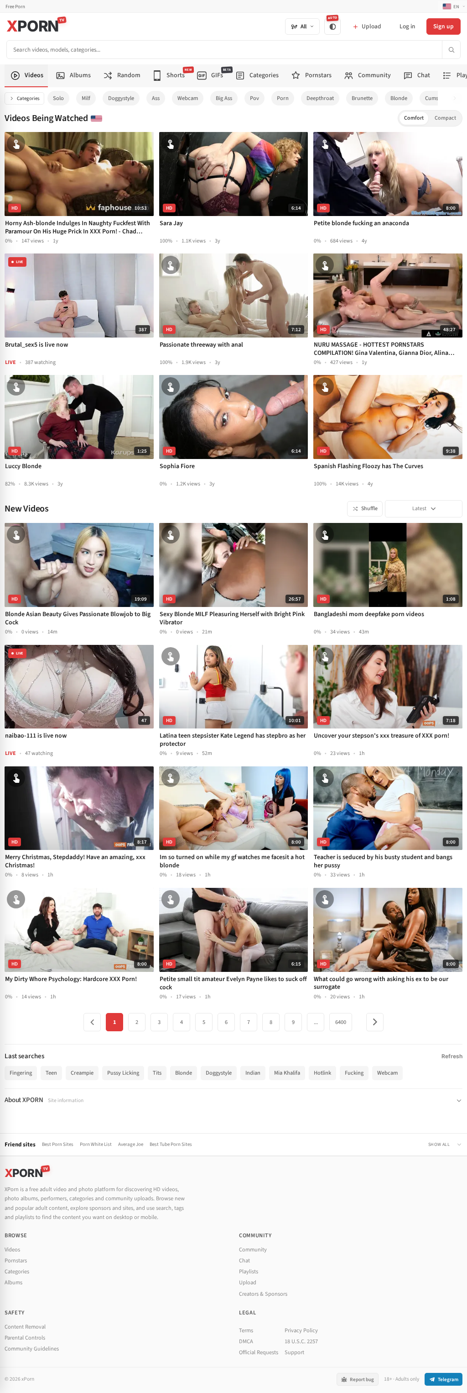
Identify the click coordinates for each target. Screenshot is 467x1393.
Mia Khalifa (287, 1073)
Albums (13, 1282)
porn (283, 98)
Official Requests (258, 1352)
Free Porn (15, 6)
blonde (398, 98)
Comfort (414, 118)
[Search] (451, 49)
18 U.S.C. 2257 (301, 1341)
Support (294, 1352)
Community (253, 1249)
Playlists (248, 1271)
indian (252, 1073)
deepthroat (320, 98)
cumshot (435, 98)
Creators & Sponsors (263, 1294)
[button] (457, 98)
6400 (340, 1022)
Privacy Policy (301, 1330)
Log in (407, 26)
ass (156, 98)
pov (254, 98)
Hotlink (322, 1073)
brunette (362, 98)
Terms (246, 1330)
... (316, 1022)
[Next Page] (375, 1022)
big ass (224, 98)
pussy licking (123, 1073)
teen (51, 1073)
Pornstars (16, 1260)
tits (157, 1073)
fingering (21, 1073)
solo (58, 98)
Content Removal (25, 1327)
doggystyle (121, 98)
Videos (12, 1249)
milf (86, 98)
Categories (28, 98)
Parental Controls (25, 1338)
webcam (187, 98)
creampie (82, 1073)
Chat (244, 1260)
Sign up (443, 26)
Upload (247, 1282)
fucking (354, 1073)
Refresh (451, 1056)
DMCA (246, 1341)
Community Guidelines (32, 1349)
